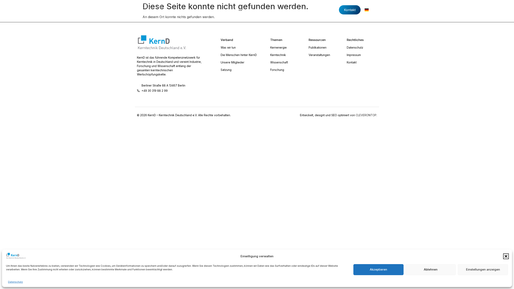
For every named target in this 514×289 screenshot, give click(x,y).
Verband (279, 10)
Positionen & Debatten (251, 10)
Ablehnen (431, 269)
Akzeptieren (378, 269)
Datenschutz (15, 281)
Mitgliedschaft (301, 10)
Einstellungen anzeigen (483, 269)
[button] (506, 256)
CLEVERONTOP (366, 115)
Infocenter (324, 10)
